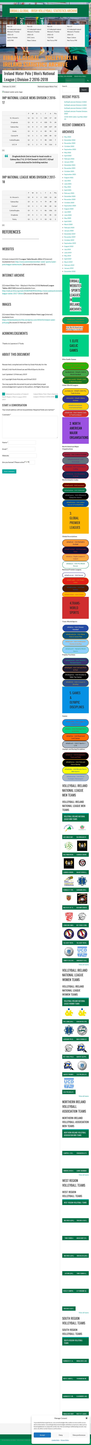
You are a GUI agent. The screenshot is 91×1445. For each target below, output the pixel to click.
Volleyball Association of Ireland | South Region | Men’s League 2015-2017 (15, 396)
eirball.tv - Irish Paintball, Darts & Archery (75, 730)
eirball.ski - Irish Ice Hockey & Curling (75, 468)
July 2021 (67, 181)
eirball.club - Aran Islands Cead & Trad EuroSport (75, 414)
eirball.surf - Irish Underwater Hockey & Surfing (75, 643)
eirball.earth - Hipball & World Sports (75, 650)
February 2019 (69, 265)
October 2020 (69, 202)
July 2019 (67, 249)
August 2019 (68, 246)
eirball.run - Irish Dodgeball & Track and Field (75, 756)
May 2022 (67, 152)
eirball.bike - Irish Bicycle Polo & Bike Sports (75, 770)
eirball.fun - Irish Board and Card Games (75, 737)
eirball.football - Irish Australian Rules (75, 550)
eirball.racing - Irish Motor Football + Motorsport (75, 777)
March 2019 (68, 262)
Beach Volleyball (80, 76)
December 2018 (69, 271)
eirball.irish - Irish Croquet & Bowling (75, 683)
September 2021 (70, 174)
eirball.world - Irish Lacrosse (74, 485)
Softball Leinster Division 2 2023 (75, 105)
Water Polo (53, 86)
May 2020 (67, 218)
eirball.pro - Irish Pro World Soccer (75, 565)
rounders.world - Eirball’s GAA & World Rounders (75, 380)
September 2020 (70, 206)
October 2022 (69, 146)
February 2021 (69, 193)
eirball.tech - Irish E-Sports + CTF (75, 744)
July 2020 (67, 212)
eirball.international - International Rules (75, 406)
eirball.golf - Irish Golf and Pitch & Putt (75, 669)
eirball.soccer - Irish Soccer (74, 575)
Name (5, 442)
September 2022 (70, 149)
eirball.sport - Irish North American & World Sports (75, 320)
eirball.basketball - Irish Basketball (75, 460)
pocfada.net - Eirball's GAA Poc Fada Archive (75, 392)
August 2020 (68, 209)
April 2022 (67, 156)
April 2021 (67, 190)
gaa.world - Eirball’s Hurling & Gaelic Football (75, 366)
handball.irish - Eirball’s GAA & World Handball (75, 373)
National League (43, 86)
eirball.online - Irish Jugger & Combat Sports (75, 723)
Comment (6, 415)
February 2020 (69, 227)
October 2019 (69, 240)
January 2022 (68, 162)
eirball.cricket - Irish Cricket (74, 594)
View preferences (79, 1435)
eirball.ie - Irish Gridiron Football (75, 454)
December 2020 (69, 196)
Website (5, 455)
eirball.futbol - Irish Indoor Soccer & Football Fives (76, 503)
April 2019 (67, 259)
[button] (86, 1418)
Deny (61, 1435)
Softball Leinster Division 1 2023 (75, 108)
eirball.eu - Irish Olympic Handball (75, 628)
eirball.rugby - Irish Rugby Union (75, 581)
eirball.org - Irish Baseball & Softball (75, 475)
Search (64, 86)
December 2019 (69, 234)
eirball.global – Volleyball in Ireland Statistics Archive (40, 61)
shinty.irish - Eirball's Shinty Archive (75, 399)
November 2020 (69, 199)
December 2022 (69, 140)
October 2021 (69, 171)
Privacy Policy (65, 1440)
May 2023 (67, 137)
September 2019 (70, 243)
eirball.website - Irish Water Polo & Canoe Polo (75, 635)
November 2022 (69, 143)
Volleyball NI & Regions (64, 76)
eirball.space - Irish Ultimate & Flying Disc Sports (75, 496)
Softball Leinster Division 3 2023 (75, 102)
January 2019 (68, 268)
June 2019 (67, 252)
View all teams (84, 964)
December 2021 (69, 165)
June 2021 (67, 184)
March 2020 (68, 224)
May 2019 (67, 256)
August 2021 (68, 177)
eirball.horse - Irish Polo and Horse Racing (75, 763)
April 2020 (67, 221)
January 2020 (68, 231)
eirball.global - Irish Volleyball (74, 490)
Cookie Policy (56, 1440)
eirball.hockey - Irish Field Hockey (75, 588)
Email (5, 449)
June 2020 (67, 215)
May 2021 (67, 187)
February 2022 (69, 159)
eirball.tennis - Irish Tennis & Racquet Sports (75, 661)
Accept (42, 1435)
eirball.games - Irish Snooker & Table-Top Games (75, 676)
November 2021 (69, 168)
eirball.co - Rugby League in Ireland (75, 557)
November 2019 (69, 237)
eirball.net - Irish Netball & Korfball (76, 543)
